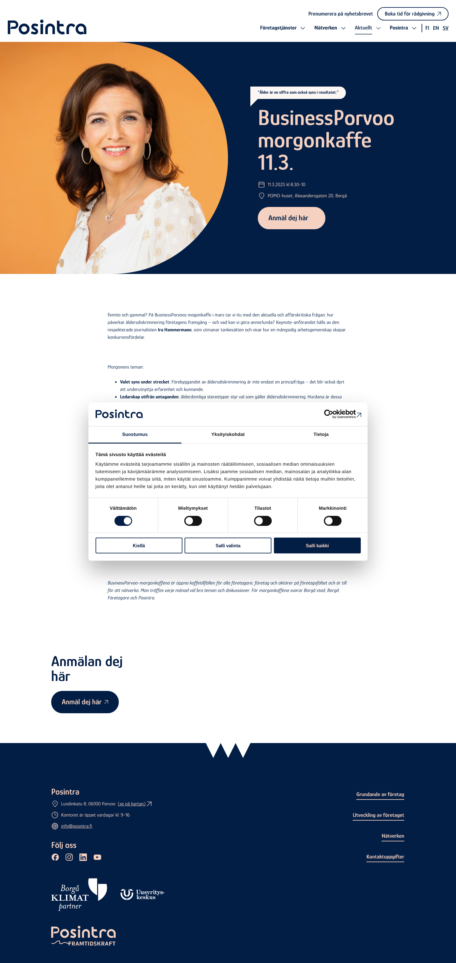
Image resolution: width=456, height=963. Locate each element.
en (436, 28)
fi (427, 28)
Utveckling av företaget (378, 815)
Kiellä (139, 545)
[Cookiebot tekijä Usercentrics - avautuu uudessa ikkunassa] (333, 414)
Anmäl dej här (288, 218)
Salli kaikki (317, 545)
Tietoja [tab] (321, 434)
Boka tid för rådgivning (410, 14)
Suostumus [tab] (135, 434)
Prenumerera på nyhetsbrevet (340, 14)
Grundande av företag (380, 794)
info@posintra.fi (76, 826)
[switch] (193, 521)
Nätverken (393, 836)
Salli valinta (228, 545)
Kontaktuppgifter (385, 856)
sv (446, 28)
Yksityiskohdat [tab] (227, 434)
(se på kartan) (131, 804)
